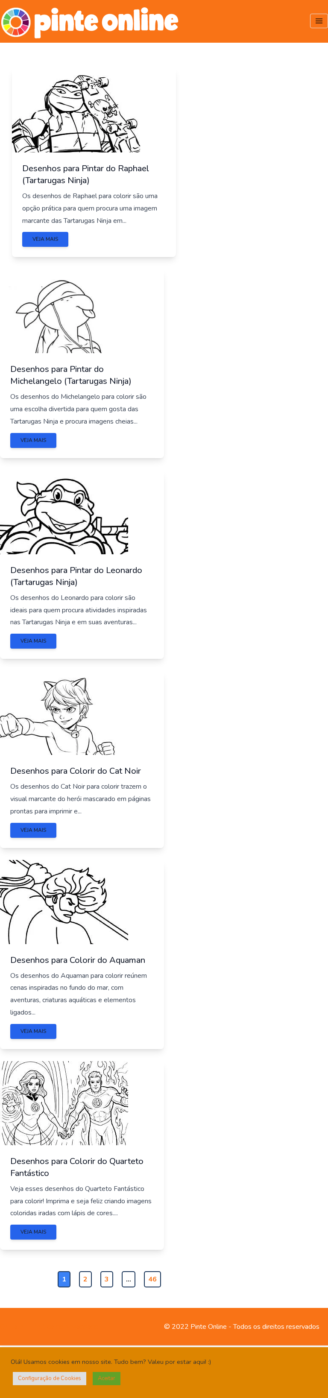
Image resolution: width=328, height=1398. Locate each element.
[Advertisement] (273, 116)
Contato (11, 1326)
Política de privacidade (65, 1326)
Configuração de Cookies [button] (49, 1378)
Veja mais (45, 239)
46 (152, 1279)
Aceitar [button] (106, 1378)
